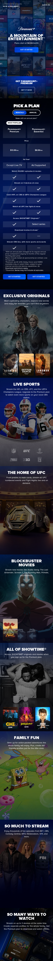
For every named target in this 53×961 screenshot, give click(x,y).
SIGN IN (46, 5)
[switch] (26, 113)
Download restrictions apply (16, 268)
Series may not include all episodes (29, 270)
